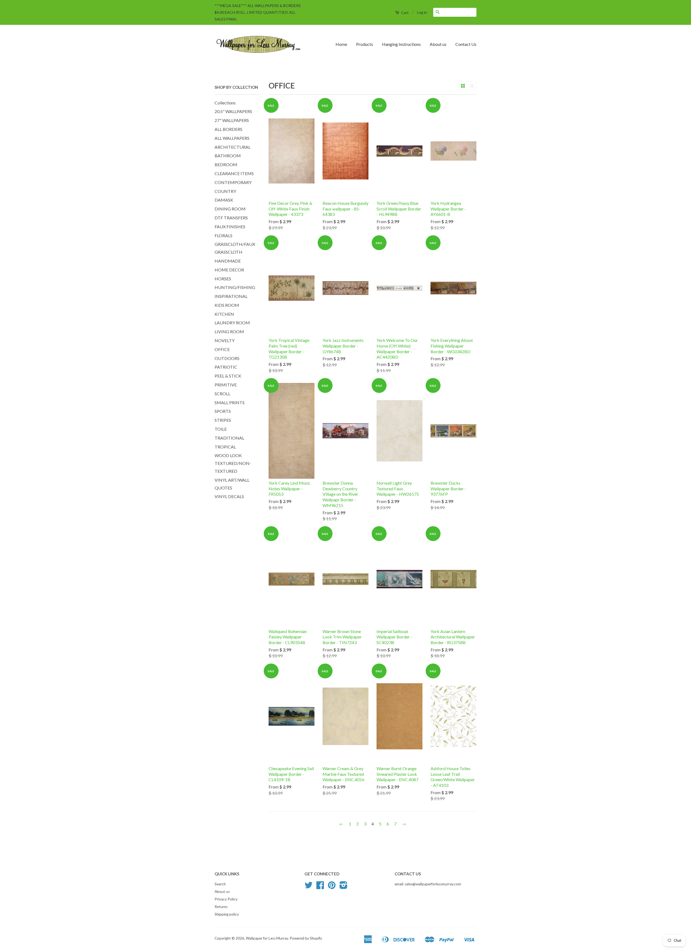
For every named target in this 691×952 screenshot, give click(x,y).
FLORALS (223, 235)
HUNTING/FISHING (235, 287)
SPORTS (223, 411)
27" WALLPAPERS (232, 120)
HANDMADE (228, 260)
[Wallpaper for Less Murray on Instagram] (343, 887)
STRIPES (223, 420)
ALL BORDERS (228, 129)
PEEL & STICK (228, 375)
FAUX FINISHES (230, 226)
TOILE (221, 428)
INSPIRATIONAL (231, 296)
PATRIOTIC (226, 366)
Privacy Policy (226, 899)
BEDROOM (226, 164)
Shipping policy (227, 914)
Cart (404, 12)
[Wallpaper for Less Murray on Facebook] (320, 887)
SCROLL (222, 393)
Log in (422, 12)
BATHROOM (228, 155)
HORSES (223, 278)
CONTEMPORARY (233, 182)
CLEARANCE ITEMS (234, 173)
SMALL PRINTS (230, 402)
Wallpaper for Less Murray (267, 938)
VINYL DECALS (229, 496)
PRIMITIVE (226, 384)
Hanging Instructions (401, 44)
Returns (221, 907)
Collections (225, 102)
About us (438, 44)
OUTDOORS (227, 358)
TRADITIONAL (229, 437)
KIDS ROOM (227, 305)
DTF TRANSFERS (231, 217)
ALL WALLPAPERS (232, 138)
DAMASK (224, 199)
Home (341, 44)
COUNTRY (225, 191)
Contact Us (465, 44)
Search (220, 884)
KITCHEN (224, 314)
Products (364, 44)
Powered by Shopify (306, 938)
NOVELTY (225, 340)
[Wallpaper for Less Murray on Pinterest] (332, 887)
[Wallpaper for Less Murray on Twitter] (308, 887)
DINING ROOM (230, 208)
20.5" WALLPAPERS (233, 111)
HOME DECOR (229, 269)
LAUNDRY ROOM (232, 322)
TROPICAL (225, 446)
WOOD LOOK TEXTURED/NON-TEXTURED (233, 463)
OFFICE (222, 349)
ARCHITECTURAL (232, 146)
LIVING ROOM (229, 331)
